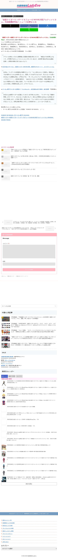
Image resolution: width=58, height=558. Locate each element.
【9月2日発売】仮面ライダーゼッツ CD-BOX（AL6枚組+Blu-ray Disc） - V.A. (23, 419)
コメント (6, 243)
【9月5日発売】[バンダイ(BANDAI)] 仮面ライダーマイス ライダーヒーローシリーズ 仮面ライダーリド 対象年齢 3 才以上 (32, 470)
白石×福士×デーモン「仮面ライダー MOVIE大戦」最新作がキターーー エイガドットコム (28, 66)
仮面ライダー (4, 376)
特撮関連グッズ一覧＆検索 (8, 522)
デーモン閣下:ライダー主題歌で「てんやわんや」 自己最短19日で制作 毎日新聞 (25, 89)
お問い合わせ (5, 541)
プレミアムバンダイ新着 (8, 528)
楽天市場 (3, 365)
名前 (4, 261)
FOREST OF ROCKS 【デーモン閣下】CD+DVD (15, 115)
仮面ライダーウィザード (7, 16)
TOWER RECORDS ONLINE (7, 356)
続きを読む (29, 484)
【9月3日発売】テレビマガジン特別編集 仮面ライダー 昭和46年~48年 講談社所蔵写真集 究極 (26, 451)
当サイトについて (6, 539)
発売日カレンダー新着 (7, 525)
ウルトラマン (19, 376)
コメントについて (6, 536)
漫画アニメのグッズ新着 (8, 531)
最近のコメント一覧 (7, 520)
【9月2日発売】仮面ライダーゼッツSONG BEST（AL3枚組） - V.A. (21, 425)
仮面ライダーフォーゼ (18, 16)
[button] (55, 306)
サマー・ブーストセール (10, 360)
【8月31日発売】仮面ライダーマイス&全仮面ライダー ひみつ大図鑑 (21, 406)
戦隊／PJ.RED (12, 376)
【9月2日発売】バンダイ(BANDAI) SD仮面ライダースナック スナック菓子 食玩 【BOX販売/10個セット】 (29, 445)
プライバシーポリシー (7, 533)
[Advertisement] (29, 135)
